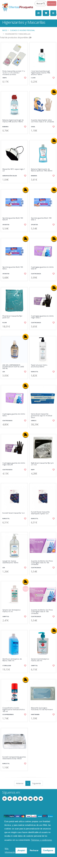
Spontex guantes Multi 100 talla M (12, 219)
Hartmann (35, 714)
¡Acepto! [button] (21, 850)
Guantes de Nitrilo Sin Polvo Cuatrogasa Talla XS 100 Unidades (42, 562)
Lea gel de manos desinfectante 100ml (10, 562)
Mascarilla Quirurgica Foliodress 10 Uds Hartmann (42, 709)
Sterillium (6, 665)
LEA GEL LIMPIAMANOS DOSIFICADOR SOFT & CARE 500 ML (13, 366)
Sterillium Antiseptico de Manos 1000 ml (12, 660)
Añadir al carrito (15, 88)
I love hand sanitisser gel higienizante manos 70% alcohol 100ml (40, 72)
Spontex (5, 225)
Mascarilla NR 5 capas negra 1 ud (13, 170)
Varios (33, 420)
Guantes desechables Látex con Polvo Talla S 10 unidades (42, 121)
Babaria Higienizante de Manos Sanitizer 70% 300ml (41, 170)
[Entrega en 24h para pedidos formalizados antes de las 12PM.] (54, 92)
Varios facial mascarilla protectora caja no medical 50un (41, 415)
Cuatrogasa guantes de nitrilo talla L (13, 415)
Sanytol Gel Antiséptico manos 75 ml (11, 611)
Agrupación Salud (9, 176)
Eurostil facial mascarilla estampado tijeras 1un (40, 513)
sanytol (5, 616)
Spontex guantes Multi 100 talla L (12, 268)
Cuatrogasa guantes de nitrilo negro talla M (13, 464)
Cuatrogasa (36, 274)
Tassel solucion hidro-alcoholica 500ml (39, 366)
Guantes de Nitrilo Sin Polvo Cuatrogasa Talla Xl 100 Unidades (42, 611)
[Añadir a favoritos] (25, 77)
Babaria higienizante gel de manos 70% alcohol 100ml (13, 121)
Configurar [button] (48, 850)
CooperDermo (8, 714)
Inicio (4, 30)
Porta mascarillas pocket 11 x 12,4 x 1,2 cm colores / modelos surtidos (13, 72)
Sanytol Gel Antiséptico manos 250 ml (40, 660)
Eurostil (34, 372)
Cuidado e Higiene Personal (22, 30)
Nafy (33, 470)
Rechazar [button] (34, 850)
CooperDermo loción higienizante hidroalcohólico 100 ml (13, 709)
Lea (3, 372)
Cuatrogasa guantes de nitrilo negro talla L (42, 317)
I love (33, 78)
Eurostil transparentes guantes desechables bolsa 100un (14, 758)
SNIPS (4, 78)
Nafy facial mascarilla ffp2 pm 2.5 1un (42, 464)
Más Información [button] (10, 850)
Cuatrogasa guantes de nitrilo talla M (42, 268)
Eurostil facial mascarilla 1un (13, 513)
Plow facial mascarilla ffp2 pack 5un (12, 317)
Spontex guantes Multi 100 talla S (41, 219)
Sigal (33, 127)
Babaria (5, 127)
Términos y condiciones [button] (41, 840)
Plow (4, 323)
